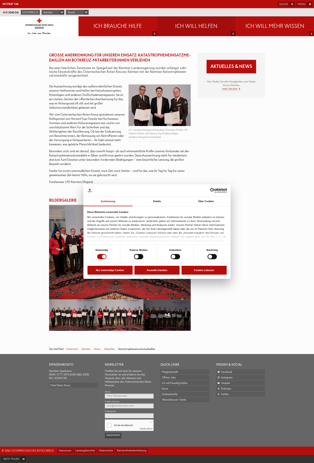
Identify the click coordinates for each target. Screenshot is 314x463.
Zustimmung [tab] (108, 201)
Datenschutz (106, 450)
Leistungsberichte (85, 450)
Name (108, 392)
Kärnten (85, 349)
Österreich (30, 12)
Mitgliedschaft (170, 372)
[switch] (138, 256)
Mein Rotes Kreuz (60, 385)
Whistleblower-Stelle (174, 400)
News (97, 349)
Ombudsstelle (170, 394)
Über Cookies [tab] (206, 201)
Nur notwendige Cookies (110, 270)
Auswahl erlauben (157, 270)
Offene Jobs (169, 377)
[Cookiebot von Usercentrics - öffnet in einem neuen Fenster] (212, 190)
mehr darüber (230, 89)
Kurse (165, 388)
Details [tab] (157, 201)
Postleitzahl (110, 411)
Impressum (65, 450)
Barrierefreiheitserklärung (131, 450)
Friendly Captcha (146, 428)
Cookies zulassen (204, 270)
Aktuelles (109, 349)
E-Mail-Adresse (112, 401)
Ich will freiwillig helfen (174, 383)
